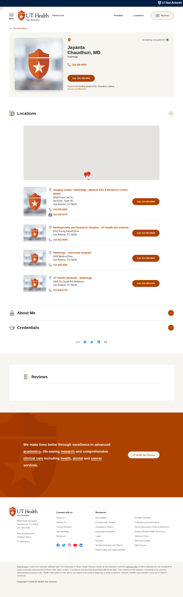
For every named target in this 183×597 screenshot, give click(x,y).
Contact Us (61, 522)
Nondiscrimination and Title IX (109, 545)
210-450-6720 (60, 290)
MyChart (99, 540)
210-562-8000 (60, 240)
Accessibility (101, 518)
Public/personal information (147, 522)
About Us (60, 518)
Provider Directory (143, 518)
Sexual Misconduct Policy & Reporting (152, 527)
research (68, 451)
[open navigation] (11, 16)
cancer (96, 458)
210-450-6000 (60, 209)
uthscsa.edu (131, 567)
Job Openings (62, 531)
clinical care (33, 458)
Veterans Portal (142, 536)
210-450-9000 (23, 528)
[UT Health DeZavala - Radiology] (34, 283)
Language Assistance (105, 531)
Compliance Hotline (104, 527)
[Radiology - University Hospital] (34, 258)
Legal (98, 536)
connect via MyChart (76, 89)
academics (32, 451)
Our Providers (20, 28)
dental (78, 458)
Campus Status (24, 537)
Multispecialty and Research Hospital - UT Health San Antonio (91, 227)
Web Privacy (140, 545)
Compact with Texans (105, 522)
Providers (118, 15)
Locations (139, 15)
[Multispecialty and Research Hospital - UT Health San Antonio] (34, 233)
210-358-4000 (79, 65)
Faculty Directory (64, 527)
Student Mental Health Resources (150, 531)
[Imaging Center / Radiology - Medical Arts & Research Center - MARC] (34, 201)
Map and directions (25, 533)
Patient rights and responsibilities (110, 550)
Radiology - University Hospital (72, 252)
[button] (86, 175)
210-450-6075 (60, 214)
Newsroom (61, 536)
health (66, 458)
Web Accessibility (142, 540)
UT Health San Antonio (144, 455)
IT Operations (23, 541)
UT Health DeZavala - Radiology (72, 277)
